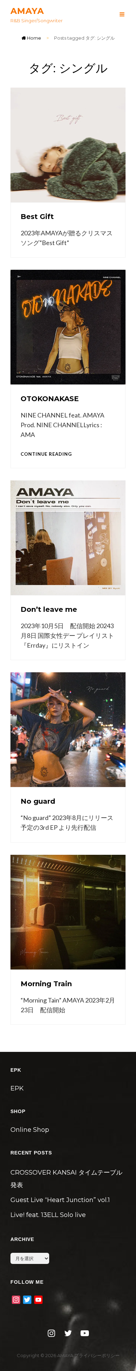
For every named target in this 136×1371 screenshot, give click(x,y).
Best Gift (37, 216)
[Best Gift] (68, 145)
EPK (17, 1088)
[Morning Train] (68, 912)
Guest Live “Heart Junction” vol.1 (60, 1200)
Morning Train (46, 984)
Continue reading (46, 454)
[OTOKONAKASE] (68, 327)
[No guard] (68, 729)
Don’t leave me (49, 609)
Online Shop (29, 1130)
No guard (38, 801)
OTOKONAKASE (50, 399)
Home (33, 38)
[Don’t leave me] (68, 537)
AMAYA (27, 11)
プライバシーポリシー (97, 1355)
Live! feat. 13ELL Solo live (48, 1215)
